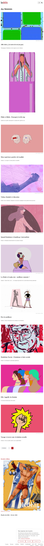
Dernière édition (5, 459)
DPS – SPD (34, 544)
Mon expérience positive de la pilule (12, 157)
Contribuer (17, 544)
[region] (29, 536)
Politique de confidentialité (25, 538)
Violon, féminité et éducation (10, 197)
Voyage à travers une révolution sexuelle (14, 437)
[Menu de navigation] (39, 3)
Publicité (22, 544)
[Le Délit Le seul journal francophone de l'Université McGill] (4, 2)
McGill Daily (40, 544)
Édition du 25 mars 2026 (5, 511)
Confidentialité (28, 544)
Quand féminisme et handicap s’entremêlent (15, 237)
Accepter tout (36, 541)
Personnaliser (22, 541)
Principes (11, 544)
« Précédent (4, 448)
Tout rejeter (29, 541)
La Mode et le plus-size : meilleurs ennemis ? (15, 277)
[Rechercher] (42, 2)
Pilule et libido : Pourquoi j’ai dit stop (13, 117)
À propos (6, 544)
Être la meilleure (6, 317)
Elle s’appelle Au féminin (9, 397)
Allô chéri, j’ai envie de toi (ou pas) (12, 44)
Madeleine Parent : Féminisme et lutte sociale (15, 357)
